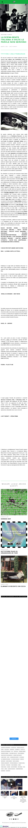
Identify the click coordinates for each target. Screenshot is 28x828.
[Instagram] (11, 819)
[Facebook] (10, 819)
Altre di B (13, 747)
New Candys (9, 761)
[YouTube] (14, 819)
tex (24, 766)
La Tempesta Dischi (5, 759)
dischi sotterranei (5, 751)
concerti (12, 749)
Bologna (7, 749)
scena (8, 766)
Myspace (3, 761)
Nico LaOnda (16, 761)
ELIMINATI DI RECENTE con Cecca (13, 586)
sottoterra (14, 766)
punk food (3, 766)
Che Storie (4, 34)
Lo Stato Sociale (15, 759)
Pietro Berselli (14, 763)
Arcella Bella (20, 747)
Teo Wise (20, 766)
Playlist (10, 34)
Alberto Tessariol (5, 747)
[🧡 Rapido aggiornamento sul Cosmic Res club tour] (14, 713)
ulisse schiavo (11, 768)
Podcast (8, 764)
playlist (3, 764)
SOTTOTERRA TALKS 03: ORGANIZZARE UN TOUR (9, 552)
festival (16, 751)
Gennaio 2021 (6, 519)
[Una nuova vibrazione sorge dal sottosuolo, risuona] (14, 729)
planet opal (22, 763)
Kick (8, 757)
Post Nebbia (14, 764)
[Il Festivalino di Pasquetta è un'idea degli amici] (14, 636)
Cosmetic (17, 749)
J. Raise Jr (12, 53)
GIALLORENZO (21, 753)
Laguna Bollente (14, 757)
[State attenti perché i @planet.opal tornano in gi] (14, 605)
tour (2, 768)
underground (19, 768)
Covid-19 (23, 749)
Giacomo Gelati (13, 753)
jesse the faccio (17, 755)
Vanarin (3, 770)
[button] (4, 795)
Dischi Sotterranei (21, 822)
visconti (8, 770)
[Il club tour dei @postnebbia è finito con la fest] (14, 621)
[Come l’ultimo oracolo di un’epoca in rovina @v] (14, 667)
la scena (22, 757)
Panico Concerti (5, 763)
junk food (3, 757)
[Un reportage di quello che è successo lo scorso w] (14, 698)
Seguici (14, 738)
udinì (6, 768)
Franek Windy (22, 751)
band (2, 749)
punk (19, 764)
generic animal (4, 753)
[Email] (18, 819)
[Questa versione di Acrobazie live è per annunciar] (14, 652)
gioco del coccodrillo (6, 755)
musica (22, 759)
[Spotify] (16, 819)
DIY (12, 751)
